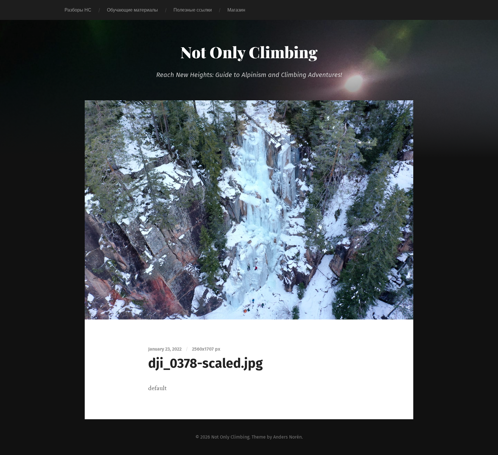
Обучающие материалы (132, 10)
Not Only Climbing (249, 52)
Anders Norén (287, 437)
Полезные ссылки (192, 10)
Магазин (236, 10)
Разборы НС (78, 10)
